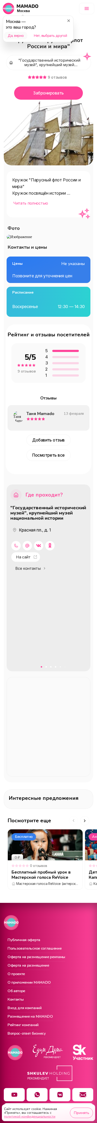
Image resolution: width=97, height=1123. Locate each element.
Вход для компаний (25, 1008)
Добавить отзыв (48, 440)
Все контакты (27, 568)
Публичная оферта (24, 940)
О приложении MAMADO (29, 982)
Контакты (16, 999)
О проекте (16, 974)
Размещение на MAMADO (30, 1016)
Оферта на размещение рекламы (36, 957)
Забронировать (48, 93)
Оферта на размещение (28, 965)
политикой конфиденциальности (29, 1116)
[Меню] (86, 8)
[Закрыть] (68, 20)
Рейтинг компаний (23, 1025)
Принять (81, 1112)
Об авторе (16, 991)
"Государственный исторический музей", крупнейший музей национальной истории (48, 513)
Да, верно (16, 35)
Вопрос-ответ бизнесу (27, 1033)
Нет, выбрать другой (50, 35)
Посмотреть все (48, 455)
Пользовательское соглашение (34, 948)
